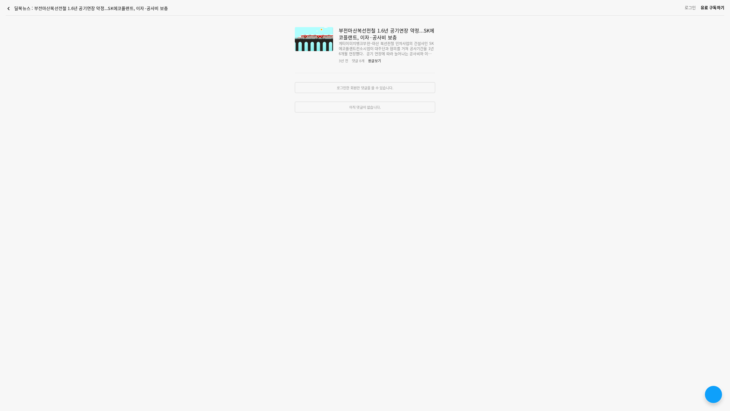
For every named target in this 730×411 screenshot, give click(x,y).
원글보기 (374, 60)
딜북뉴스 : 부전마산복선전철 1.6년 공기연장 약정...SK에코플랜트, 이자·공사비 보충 (86, 8)
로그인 (690, 7)
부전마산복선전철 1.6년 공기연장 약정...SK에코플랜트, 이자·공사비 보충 (386, 34)
